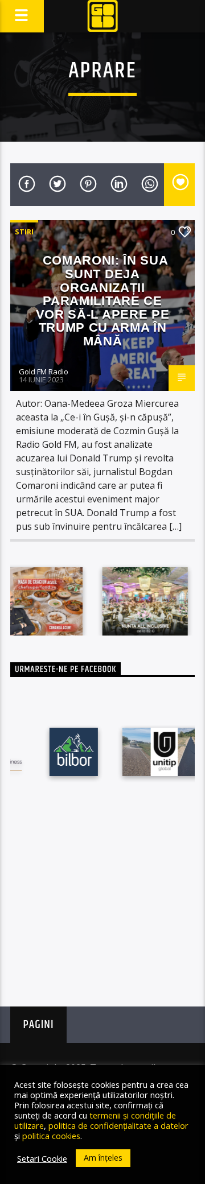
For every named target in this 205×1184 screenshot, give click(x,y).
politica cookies (51, 1135)
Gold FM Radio (43, 371)
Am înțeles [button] (103, 1157)
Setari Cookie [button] (42, 1158)
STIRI (24, 231)
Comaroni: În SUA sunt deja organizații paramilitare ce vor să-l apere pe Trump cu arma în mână (102, 300)
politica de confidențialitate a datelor (118, 1125)
